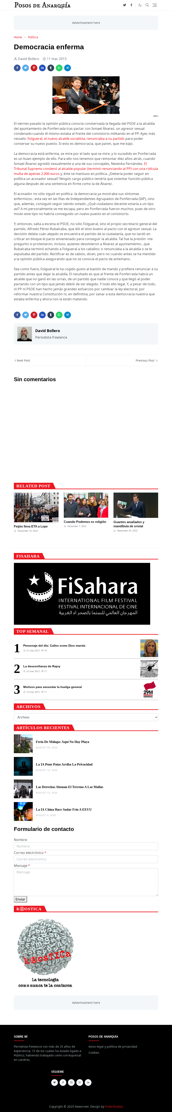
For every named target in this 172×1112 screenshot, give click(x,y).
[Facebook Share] (17, 68)
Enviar (20, 899)
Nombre (20, 839)
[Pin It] (34, 68)
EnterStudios (114, 1106)
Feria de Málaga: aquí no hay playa (62, 742)
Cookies (94, 1053)
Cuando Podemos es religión (85, 522)
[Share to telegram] (67, 68)
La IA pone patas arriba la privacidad (64, 764)
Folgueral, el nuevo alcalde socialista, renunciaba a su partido (76, 138)
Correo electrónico (30, 852)
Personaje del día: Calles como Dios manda (54, 645)
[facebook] (131, 5)
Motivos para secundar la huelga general (52, 687)
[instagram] (71, 1082)
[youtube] (79, 1082)
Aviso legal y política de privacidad (113, 1046)
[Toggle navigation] (154, 5)
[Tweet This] (25, 68)
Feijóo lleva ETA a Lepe (31, 526)
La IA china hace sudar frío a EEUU (64, 809)
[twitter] (124, 5)
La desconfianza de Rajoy (41, 666)
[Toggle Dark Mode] (140, 5)
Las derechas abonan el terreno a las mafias (69, 787)
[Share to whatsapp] (59, 68)
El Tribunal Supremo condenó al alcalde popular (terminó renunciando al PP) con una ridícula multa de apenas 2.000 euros (86, 168)
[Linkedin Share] (42, 68)
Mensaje (22, 865)
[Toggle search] (147, 5)
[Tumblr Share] (50, 68)
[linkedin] (88, 1082)
